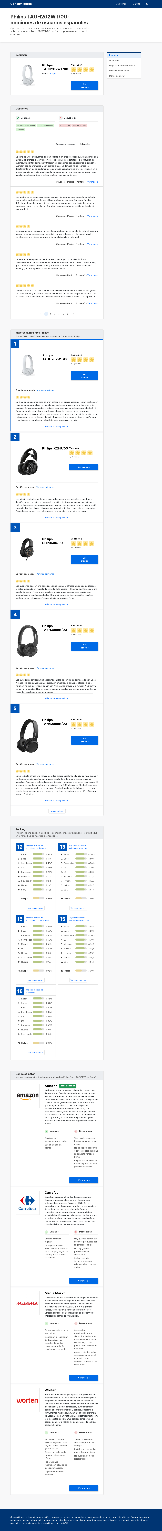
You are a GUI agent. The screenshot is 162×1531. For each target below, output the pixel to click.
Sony (23, 889)
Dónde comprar (117, 76)
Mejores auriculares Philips (122, 65)
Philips (52, 73)
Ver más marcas (35, 908)
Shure (24, 1003)
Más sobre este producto (57, 426)
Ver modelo (92, 182)
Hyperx (24, 885)
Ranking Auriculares (119, 70)
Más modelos (57, 811)
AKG (23, 867)
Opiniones (114, 60)
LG (65, 872)
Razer (24, 854)
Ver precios (85, 85)
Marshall (25, 876)
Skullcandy (26, 881)
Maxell (24, 944)
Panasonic (26, 872)
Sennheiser (26, 863)
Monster (68, 876)
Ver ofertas (84, 1180)
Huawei (24, 953)
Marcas (136, 4)
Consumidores (21, 4)
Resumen (113, 55)
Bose (23, 858)
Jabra (66, 885)
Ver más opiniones (45, 390)
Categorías (121, 4)
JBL (66, 889)
